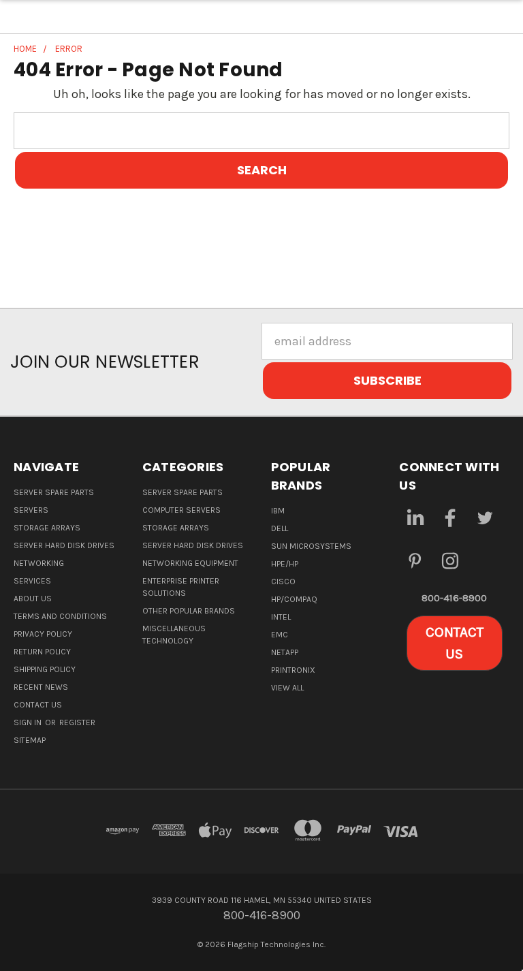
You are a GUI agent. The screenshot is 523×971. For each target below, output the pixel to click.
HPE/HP (284, 564)
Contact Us (38, 705)
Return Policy (42, 651)
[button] (455, 643)
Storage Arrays (47, 527)
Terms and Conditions (60, 616)
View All (287, 688)
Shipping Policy (45, 669)
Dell (279, 528)
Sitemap (30, 740)
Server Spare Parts (54, 492)
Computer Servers (181, 510)
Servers (31, 510)
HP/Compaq (294, 599)
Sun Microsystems (311, 546)
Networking (39, 563)
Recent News (41, 687)
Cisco (283, 581)
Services (32, 581)
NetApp (284, 652)
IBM (278, 510)
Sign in (29, 722)
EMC (279, 634)
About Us (33, 598)
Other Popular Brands (188, 611)
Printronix (293, 670)
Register (77, 722)
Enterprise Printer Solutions (180, 587)
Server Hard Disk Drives (64, 545)
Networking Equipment (190, 563)
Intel (281, 617)
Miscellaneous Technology (174, 635)
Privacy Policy (43, 634)
